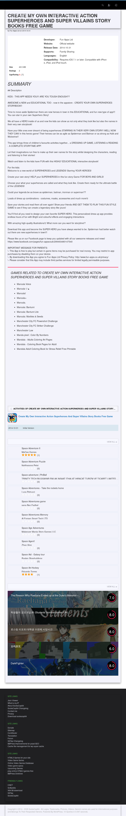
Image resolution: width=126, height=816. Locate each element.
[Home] (12, 4)
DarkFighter (17, 663)
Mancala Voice (24, 284)
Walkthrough (74, 14)
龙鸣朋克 (16, 646)
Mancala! (21, 293)
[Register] (109, 5)
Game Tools (19, 23)
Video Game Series (16, 760)
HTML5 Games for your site (19, 757)
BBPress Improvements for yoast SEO (23, 743)
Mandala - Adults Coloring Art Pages (34, 339)
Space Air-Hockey (30, 567)
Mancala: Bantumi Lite (28, 311)
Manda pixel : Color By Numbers (32, 334)
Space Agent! (28, 541)
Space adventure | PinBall (34, 474)
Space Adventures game (34, 501)
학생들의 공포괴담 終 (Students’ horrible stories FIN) (39, 612)
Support (38, 23)
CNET (10, 785)
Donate (11, 727)
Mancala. (21, 302)
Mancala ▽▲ (23, 288)
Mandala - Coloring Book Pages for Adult (37, 344)
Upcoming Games (15, 768)
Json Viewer (13, 700)
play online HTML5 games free (20, 771)
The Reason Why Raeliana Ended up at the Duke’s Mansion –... (45, 595)
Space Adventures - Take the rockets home (43, 488)
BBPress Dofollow (15, 773)
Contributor (12, 733)
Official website (67, 43)
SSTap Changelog (15, 741)
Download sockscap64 (17, 716)
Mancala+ (21, 297)
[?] (23, 74)
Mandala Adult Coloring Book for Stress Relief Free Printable (46, 348)
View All (111, 441)
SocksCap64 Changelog (18, 708)
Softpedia (12, 787)
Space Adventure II (31, 448)
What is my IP (13, 703)
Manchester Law (25, 330)
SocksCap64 (13, 795)
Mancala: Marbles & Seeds (30, 316)
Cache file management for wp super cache (26, 746)
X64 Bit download (15, 790)
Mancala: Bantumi (25, 307)
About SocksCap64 (16, 705)
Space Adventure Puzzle (33, 461)
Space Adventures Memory (35, 514)
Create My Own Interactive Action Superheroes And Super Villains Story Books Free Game (65, 416)
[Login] (116, 5)
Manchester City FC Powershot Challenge (37, 321)
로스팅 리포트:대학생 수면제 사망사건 (32, 629)
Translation (12, 735)
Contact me (12, 711)
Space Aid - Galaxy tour (33, 554)
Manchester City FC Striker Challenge (35, 325)
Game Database (21, 14)
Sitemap (11, 730)
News (56, 14)
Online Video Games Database (21, 763)
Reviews (42, 14)
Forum (10, 738)
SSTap (10, 793)
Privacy (11, 713)
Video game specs (15, 765)
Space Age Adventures (33, 527)
